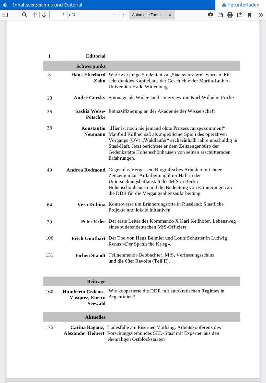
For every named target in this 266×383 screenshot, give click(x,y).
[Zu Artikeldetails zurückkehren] (5, 5)
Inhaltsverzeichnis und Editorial (47, 5)
